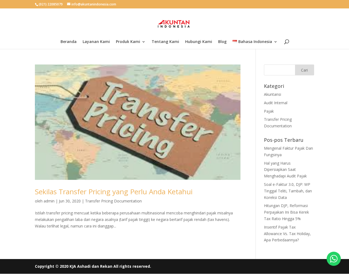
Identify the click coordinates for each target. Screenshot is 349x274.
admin (49, 201)
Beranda (69, 42)
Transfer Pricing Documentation (113, 201)
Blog (222, 42)
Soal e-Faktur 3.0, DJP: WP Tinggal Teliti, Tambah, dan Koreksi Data (288, 191)
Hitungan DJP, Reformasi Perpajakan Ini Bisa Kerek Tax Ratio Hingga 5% (286, 212)
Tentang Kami (165, 42)
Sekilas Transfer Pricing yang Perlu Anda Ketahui (113, 191)
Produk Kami (128, 42)
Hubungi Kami (198, 42)
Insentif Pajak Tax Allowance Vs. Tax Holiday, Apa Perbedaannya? (287, 233)
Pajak (269, 111)
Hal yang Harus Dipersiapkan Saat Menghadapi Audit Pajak (285, 170)
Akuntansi (272, 94)
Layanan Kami (96, 42)
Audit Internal (275, 102)
